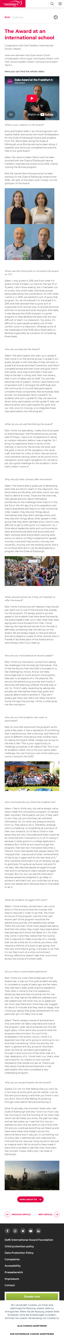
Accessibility (13, 1265)
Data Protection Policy (19, 1252)
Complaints (12, 1259)
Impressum (12, 1278)
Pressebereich (14, 1272)
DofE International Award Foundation (29, 1239)
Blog (7, 17)
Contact (10, 1285)
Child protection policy (19, 1246)
